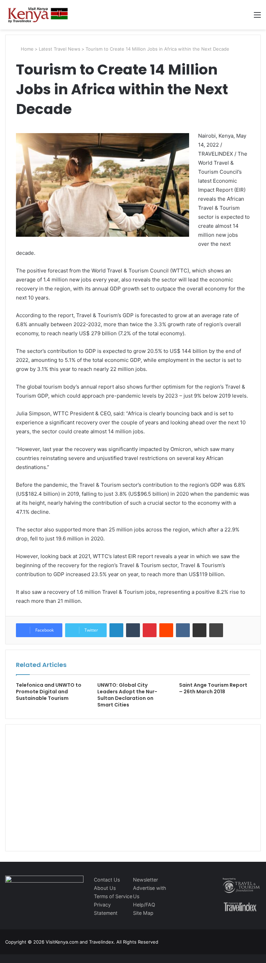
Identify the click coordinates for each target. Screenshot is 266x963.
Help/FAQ (144, 905)
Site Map (143, 913)
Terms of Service (113, 896)
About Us (105, 888)
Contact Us (107, 880)
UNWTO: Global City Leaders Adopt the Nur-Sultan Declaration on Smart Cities (127, 695)
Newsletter (145, 880)
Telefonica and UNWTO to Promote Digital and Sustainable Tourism (48, 692)
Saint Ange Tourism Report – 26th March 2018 (213, 688)
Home (26, 49)
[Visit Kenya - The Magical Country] (38, 15)
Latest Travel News (59, 49)
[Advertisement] (68, 795)
